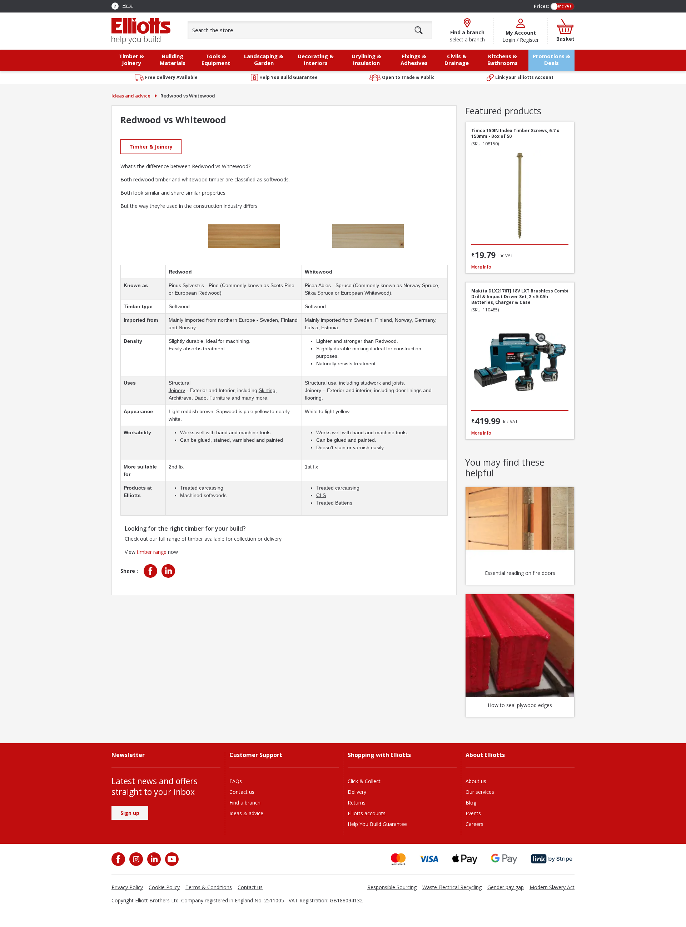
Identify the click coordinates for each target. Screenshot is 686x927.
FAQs (235, 781)
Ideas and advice (130, 95)
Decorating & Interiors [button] (316, 59)
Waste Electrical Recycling (452, 887)
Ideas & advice (246, 813)
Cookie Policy (164, 887)
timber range (151, 551)
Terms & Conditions (208, 887)
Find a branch (244, 802)
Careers (474, 824)
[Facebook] (151, 571)
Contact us (241, 791)
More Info (481, 267)
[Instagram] (135, 859)
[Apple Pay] (465, 859)
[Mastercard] (398, 859)
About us (476, 781)
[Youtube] (171, 859)
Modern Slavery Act (552, 887)
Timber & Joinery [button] (131, 59)
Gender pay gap (505, 887)
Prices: (541, 6)
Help (128, 5)
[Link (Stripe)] (551, 859)
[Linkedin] (168, 571)
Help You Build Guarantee (377, 824)
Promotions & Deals (551, 59)
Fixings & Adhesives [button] (414, 59)
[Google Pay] (504, 859)
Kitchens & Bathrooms (502, 59)
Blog (471, 802)
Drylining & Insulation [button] (366, 59)
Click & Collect (364, 781)
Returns (357, 802)
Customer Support (255, 755)
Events (473, 813)
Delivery (357, 791)
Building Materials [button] (172, 59)
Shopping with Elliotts (379, 755)
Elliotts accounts (367, 813)
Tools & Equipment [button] (216, 59)
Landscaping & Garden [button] (263, 59)
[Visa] (429, 859)
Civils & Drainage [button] (456, 59)
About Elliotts (485, 755)
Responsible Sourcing (392, 887)
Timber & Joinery (151, 146)
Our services (480, 791)
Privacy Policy (127, 887)
